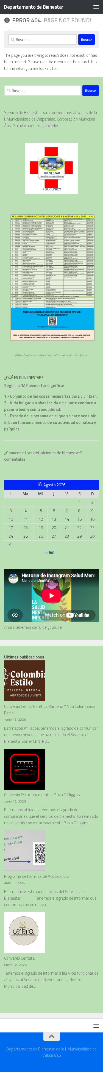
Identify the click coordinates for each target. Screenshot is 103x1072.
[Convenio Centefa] (24, 933)
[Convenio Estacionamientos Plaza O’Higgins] (24, 770)
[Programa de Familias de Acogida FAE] (24, 851)
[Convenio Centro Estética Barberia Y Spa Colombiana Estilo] (24, 681)
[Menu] (96, 7)
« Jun (49, 552)
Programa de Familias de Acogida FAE (36, 876)
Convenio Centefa (19, 958)
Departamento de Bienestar (33, 7)
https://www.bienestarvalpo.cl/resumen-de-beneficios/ (51, 355)
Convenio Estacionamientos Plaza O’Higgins (42, 795)
